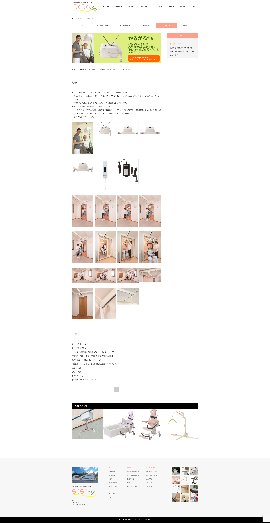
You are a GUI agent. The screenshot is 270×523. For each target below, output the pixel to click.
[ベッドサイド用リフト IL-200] (182, 424)
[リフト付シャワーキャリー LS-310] (151, 424)
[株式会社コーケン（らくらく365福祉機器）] (87, 7)
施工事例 (171, 7)
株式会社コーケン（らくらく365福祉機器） (138, 520)
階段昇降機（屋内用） (103, 25)
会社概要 (182, 7)
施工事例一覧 (150, 468)
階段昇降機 (106, 7)
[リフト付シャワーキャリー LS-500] (119, 424)
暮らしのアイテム (146, 7)
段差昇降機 (149, 479)
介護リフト (131, 7)
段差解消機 (118, 7)
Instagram (73, 519)
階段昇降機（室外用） (133, 475)
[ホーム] (72, 16)
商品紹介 (159, 7)
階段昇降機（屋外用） (124, 25)
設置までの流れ (113, 486)
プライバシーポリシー (115, 497)
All (82, 25)
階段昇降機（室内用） (133, 472)
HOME (111, 468)
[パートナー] (87, 424)
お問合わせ (194, 7)
